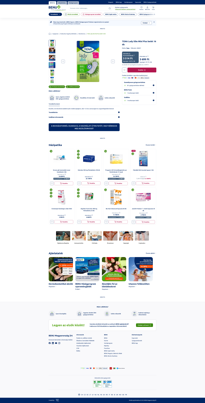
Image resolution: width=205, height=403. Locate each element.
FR (126, 394)
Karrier (106, 340)
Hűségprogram (73, 3)
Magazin (110, 2)
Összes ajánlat (150, 253)
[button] (52, 183)
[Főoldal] (50, 33)
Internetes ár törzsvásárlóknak (128, 54)
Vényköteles (62, 3)
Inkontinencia (82, 33)
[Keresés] (110, 8)
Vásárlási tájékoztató (82, 345)
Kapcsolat (138, 2)
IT (109, 394)
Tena (127, 48)
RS (101, 394)
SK (104, 394)
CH (82, 394)
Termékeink (54, 14)
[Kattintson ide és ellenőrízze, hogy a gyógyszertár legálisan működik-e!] (97, 384)
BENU (105, 338)
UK (117, 394)
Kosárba (140, 70)
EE (87, 394)
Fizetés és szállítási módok (84, 338)
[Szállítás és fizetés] (83, 368)
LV (93, 394)
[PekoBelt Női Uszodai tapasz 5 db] (143, 158)
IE (114, 394)
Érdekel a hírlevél (143, 325)
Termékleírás (53, 112)
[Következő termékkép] (113, 61)
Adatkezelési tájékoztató (83, 343)
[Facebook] (50, 343)
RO (107, 394)
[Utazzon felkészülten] (141, 269)
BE (112, 394)
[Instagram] (59, 343)
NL (98, 394)
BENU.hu (52, 3)
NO (120, 394)
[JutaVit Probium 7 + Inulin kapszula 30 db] (143, 197)
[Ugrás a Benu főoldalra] (57, 8)
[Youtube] (56, 343)
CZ (85, 394)
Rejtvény (106, 345)
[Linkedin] (53, 343)
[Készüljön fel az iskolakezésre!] (114, 269)
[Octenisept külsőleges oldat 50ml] (61, 197)
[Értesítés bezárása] (154, 22)
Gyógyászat (55, 33)
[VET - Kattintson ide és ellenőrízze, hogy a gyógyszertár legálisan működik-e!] (107, 384)
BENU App (119, 2)
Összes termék (150, 145)
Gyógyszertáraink (137, 340)
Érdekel (145, 23)
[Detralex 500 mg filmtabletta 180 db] (89, 158)
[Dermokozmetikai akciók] (61, 269)
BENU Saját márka (109, 351)
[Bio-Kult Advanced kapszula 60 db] (116, 197)
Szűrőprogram (128, 2)
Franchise (107, 348)
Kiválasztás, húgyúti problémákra (68, 33)
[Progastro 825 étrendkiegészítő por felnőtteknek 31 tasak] (116, 158)
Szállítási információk (56, 117)
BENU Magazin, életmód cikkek (113, 353)
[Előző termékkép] (63, 61)
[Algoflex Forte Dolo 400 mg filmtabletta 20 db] (89, 197)
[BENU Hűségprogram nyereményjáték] (87, 269)
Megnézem (52, 286)
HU (95, 394)
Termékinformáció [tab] (54, 104)
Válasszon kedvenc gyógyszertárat (125, 9)
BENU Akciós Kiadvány (110, 356)
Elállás (78, 351)
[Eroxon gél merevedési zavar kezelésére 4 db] (61, 158)
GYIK (77, 348)
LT (90, 394)
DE (123, 394)
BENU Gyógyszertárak (150, 2)
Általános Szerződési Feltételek (85, 340)
